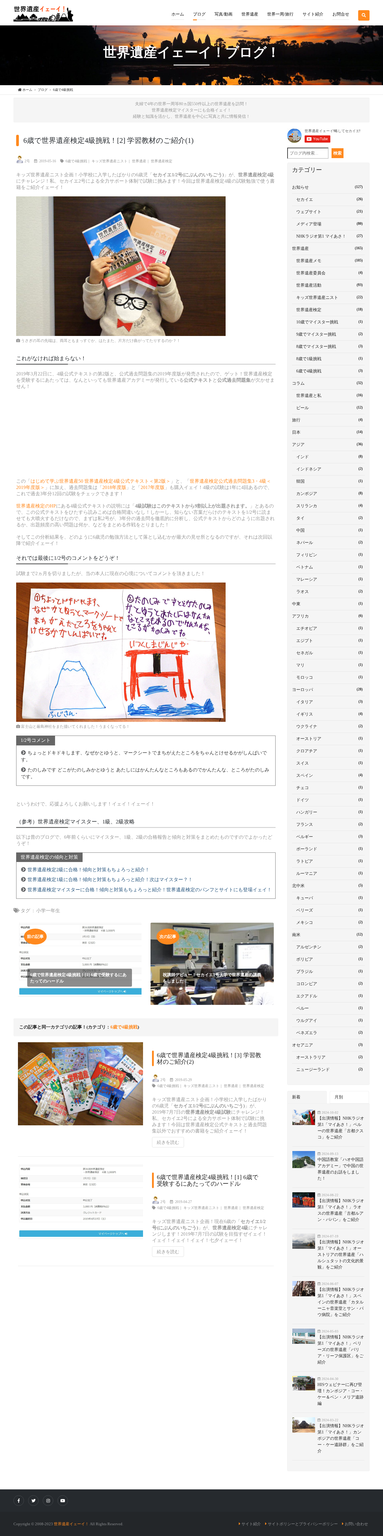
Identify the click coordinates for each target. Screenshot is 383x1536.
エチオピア (327, 628)
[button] (199, 10)
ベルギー (327, 836)
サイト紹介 (251, 1524)
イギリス (327, 714)
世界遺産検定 (161, 161)
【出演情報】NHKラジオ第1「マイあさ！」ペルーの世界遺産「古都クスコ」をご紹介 (340, 1127)
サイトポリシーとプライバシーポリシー (303, 1524)
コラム (327, 383)
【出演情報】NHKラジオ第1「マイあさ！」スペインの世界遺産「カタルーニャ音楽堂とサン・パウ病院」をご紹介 (340, 1302)
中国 (327, 530)
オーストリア (327, 738)
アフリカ (327, 616)
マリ (327, 665)
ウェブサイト (327, 211)
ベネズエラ (327, 1032)
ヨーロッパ (327, 689)
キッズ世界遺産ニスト (109, 161)
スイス (327, 763)
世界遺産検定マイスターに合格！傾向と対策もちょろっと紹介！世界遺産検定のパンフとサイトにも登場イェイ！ (150, 889)
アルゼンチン (327, 946)
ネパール (327, 542)
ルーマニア (327, 873)
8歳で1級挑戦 (327, 358)
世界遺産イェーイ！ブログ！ (191, 52)
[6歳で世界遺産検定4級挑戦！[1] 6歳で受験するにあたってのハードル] (82, 1209)
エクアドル (327, 996)
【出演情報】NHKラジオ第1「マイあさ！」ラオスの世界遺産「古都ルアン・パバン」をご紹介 (340, 1210)
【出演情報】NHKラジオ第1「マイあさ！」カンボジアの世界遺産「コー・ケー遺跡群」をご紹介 (340, 1438)
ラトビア (327, 861)
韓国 (327, 481)
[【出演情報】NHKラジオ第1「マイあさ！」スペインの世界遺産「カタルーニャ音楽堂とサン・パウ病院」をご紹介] (304, 1288)
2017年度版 (153, 487)
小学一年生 (48, 910)
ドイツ (327, 799)
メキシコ (327, 922)
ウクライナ (327, 726)
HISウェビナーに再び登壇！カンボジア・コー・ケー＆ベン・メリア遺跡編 (340, 1394)
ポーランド (327, 848)
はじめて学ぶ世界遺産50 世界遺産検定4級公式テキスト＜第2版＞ (101, 481)
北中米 (327, 885)
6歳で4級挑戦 (76, 161)
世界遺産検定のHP (36, 505)
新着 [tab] (296, 1097)
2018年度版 (114, 487)
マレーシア (327, 579)
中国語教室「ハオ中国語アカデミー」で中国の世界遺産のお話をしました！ (340, 1169)
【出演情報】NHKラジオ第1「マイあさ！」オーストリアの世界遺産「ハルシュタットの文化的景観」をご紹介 (340, 1254)
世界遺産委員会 (327, 272)
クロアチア (327, 750)
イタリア (327, 701)
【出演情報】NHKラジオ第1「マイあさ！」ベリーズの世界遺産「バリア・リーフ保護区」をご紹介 (340, 1349)
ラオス (327, 591)
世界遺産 (139, 161)
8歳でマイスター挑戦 (327, 346)
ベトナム (327, 567)
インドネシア (327, 469)
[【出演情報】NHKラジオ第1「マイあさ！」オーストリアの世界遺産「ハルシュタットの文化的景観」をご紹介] (304, 1241)
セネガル (327, 652)
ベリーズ (327, 910)
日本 (327, 432)
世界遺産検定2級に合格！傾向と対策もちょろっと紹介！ (89, 869)
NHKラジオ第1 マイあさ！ (327, 236)
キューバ (327, 897)
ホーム (177, 14)
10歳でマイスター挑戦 (327, 322)
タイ (327, 518)
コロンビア (327, 983)
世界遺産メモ (327, 260)
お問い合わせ (356, 1524)
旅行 (327, 420)
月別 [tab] (339, 1097)
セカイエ (327, 199)
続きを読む (168, 1142)
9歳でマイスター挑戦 (327, 334)
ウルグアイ (327, 1020)
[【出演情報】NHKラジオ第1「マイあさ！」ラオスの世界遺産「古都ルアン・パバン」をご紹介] (304, 1200)
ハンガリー (327, 812)
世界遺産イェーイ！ (71, 1524)
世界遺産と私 (327, 395)
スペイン (327, 775)
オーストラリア (327, 1057)
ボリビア (327, 959)
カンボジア (327, 493)
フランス (327, 824)
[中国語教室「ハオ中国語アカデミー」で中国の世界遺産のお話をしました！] (304, 1159)
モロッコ (327, 677)
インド (327, 456)
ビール (327, 407)
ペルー (327, 1008)
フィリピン (327, 554)
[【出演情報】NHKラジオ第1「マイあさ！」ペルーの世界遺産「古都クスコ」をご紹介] (304, 1117)
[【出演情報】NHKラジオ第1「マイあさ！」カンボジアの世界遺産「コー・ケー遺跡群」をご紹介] (304, 1425)
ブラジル (327, 971)
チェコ (327, 787)
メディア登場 (327, 223)
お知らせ (327, 187)
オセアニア (327, 1045)
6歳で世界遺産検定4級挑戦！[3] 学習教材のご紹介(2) (209, 1058)
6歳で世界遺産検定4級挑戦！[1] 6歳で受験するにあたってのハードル (207, 1180)
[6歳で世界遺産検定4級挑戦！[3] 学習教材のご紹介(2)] (82, 1087)
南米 (327, 934)
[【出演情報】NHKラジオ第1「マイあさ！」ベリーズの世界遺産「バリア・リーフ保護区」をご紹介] (304, 1336)
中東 (327, 603)
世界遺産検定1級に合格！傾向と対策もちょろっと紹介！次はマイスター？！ (110, 879)
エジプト (327, 640)
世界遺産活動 (327, 285)
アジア (327, 444)
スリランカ (327, 505)
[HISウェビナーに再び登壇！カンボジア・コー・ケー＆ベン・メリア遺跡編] (304, 1383)
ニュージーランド (327, 1069)
